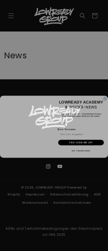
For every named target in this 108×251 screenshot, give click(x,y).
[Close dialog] (105, 97)
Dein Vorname (67, 128)
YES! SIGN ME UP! (81, 141)
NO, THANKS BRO (81, 150)
